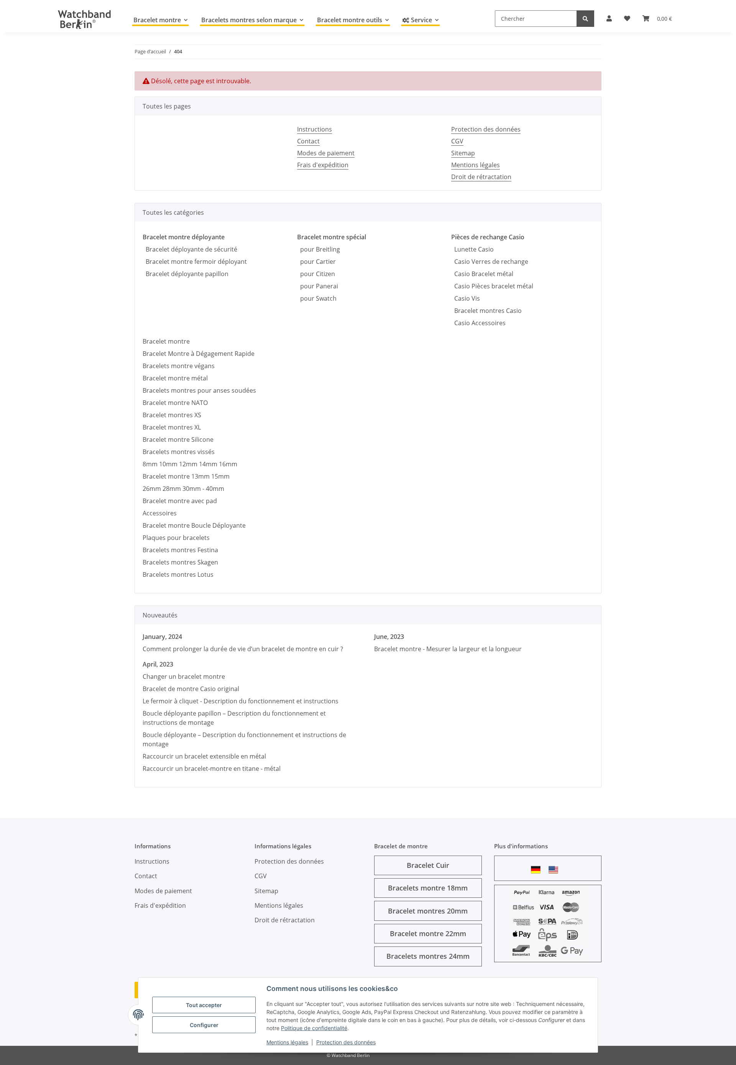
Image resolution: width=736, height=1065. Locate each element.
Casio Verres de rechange (489, 261)
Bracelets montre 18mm (428, 887)
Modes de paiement (326, 153)
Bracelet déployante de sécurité (190, 249)
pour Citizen (316, 274)
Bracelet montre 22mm (428, 933)
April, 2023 (158, 664)
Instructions (314, 129)
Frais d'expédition (322, 165)
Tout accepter (204, 1005)
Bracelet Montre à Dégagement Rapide (199, 353)
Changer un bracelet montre (184, 676)
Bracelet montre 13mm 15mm (186, 476)
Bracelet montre (166, 341)
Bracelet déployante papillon (185, 274)
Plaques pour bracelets (176, 537)
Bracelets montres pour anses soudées (199, 390)
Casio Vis (465, 298)
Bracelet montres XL (172, 427)
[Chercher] (585, 18)
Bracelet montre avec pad (180, 501)
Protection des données (346, 1042)
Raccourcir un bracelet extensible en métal (204, 756)
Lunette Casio (472, 249)
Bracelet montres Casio (486, 310)
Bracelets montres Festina (180, 550)
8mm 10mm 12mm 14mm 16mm (190, 464)
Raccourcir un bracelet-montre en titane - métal (212, 768)
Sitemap (463, 153)
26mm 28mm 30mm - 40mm (183, 488)
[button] (609, 18)
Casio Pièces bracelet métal (492, 286)
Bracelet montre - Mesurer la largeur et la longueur (448, 649)
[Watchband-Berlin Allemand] (538, 869)
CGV (457, 141)
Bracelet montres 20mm (428, 910)
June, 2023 (389, 636)
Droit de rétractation (481, 177)
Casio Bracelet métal (482, 274)
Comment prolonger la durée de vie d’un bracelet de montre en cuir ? (243, 649)
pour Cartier (316, 261)
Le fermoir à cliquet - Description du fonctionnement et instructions (240, 701)
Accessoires (160, 513)
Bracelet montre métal (175, 378)
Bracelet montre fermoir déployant (195, 261)
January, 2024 (162, 636)
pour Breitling (318, 249)
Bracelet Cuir (428, 865)
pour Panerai (317, 286)
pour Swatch (317, 298)
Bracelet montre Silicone (178, 439)
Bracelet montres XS (172, 415)
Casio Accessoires (478, 323)
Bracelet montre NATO (175, 402)
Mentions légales (287, 1042)
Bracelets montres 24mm (428, 956)
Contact (308, 141)
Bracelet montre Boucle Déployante (194, 525)
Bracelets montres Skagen (180, 562)
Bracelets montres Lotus (178, 574)
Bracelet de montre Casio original (191, 689)
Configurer (204, 1025)
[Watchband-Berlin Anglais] (555, 869)
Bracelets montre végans (179, 366)
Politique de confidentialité (314, 1028)
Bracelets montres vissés (179, 452)
